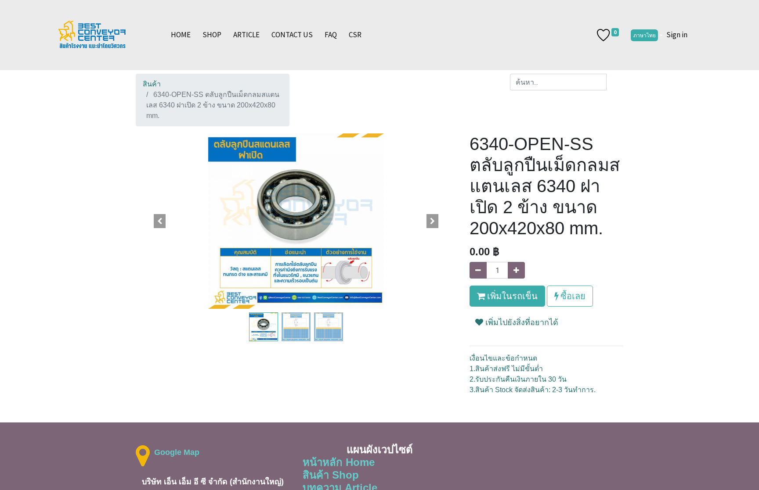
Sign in (676, 34)
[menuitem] (181, 35)
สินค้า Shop (331, 475)
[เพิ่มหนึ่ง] (516, 270)
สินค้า (152, 84)
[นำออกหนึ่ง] (478, 270)
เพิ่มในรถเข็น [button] (511, 295)
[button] (160, 221)
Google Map (176, 452)
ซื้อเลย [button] (572, 295)
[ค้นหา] (614, 82)
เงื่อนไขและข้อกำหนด (503, 358)
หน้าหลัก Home (339, 462)
